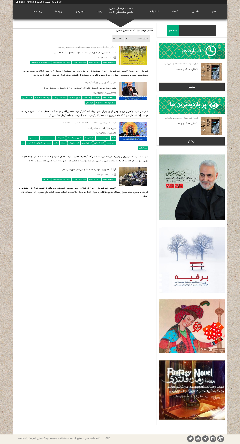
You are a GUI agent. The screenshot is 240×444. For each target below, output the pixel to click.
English (20, 2)
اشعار (113, 138)
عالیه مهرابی (86, 97)
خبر (23, 143)
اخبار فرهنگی (99, 143)
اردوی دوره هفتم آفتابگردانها (105, 102)
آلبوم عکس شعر (73, 143)
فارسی (47, 2)
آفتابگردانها (60, 138)
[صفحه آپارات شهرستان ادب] (220, 438)
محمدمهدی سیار (94, 62)
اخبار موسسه (110, 143)
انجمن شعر (46, 179)
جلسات (63, 143)
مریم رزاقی (89, 102)
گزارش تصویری (87, 143)
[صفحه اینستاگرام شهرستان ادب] (213, 439)
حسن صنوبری (33, 138)
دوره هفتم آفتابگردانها (42, 97)
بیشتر (191, 86)
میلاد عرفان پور (27, 97)
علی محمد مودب (109, 62)
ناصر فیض (96, 97)
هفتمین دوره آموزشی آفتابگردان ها (39, 143)
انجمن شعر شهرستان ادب (61, 62)
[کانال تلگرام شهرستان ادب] (205, 439)
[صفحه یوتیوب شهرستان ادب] (198, 439)
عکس (56, 143)
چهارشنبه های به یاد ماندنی (40, 62)
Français (30, 2)
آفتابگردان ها (89, 138)
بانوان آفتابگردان (74, 97)
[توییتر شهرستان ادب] (190, 439)
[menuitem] (214, 11)
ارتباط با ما (57, 2)
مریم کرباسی (143, 148)
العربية (39, 2)
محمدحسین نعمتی (79, 62)
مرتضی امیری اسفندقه (74, 138)
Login (107, 438)
